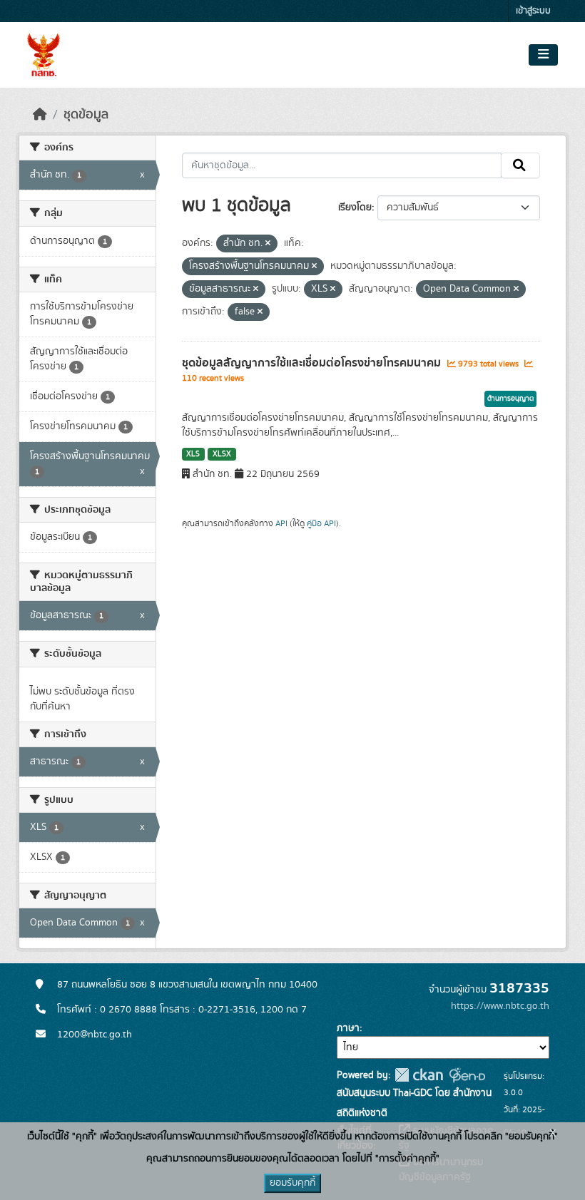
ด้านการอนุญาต (510, 399)
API (281, 523)
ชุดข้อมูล (85, 115)
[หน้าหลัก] (40, 115)
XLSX (222, 454)
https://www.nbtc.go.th (500, 1006)
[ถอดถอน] (267, 244)
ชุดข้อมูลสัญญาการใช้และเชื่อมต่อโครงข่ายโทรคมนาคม (313, 363)
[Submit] (520, 165)
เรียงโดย (355, 207)
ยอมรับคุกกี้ (292, 1183)
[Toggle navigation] (543, 55)
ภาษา (348, 1028)
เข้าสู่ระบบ (533, 11)
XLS (193, 454)
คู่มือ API (321, 523)
